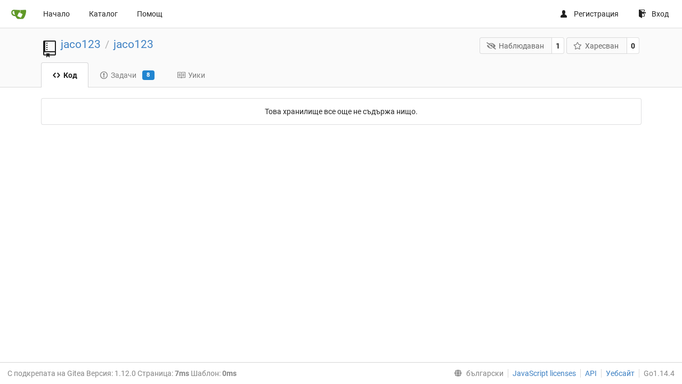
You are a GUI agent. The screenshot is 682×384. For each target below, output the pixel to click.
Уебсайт (620, 373)
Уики (196, 75)
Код (70, 75)
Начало (56, 14)
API (591, 373)
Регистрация (596, 14)
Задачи (130, 75)
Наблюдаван (521, 46)
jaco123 (81, 44)
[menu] (477, 373)
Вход (660, 14)
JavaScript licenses (544, 373)
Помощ (150, 14)
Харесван (602, 46)
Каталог (103, 14)
